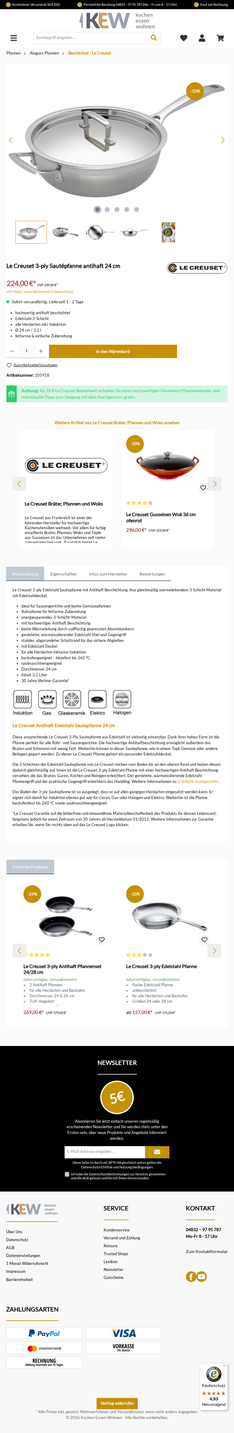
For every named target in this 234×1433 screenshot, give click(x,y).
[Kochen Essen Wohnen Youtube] (201, 1276)
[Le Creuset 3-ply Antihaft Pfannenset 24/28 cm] (65, 917)
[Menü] (13, 38)
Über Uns (14, 1232)
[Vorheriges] (11, 140)
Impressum (16, 1271)
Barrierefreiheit (19, 1279)
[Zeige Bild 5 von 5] (136, 209)
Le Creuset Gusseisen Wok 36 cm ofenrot (161, 517)
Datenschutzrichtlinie (97, 1167)
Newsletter (113, 1269)
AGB (85, 1178)
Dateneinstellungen (23, 1255)
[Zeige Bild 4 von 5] (126, 209)
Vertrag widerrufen (117, 1403)
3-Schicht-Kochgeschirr (197, 781)
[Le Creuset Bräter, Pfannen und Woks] (197, 267)
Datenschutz (17, 1240)
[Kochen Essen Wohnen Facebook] (191, 1276)
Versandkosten (130, 1412)
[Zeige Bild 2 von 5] (107, 209)
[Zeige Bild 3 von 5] (117, 209)
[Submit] (157, 1152)
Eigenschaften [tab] (63, 573)
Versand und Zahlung (122, 1238)
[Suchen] (154, 38)
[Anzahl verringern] (12, 351)
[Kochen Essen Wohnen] (32, 1208)
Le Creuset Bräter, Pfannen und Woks (64, 503)
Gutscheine (113, 1277)
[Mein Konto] (202, 38)
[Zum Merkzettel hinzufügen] (203, 489)
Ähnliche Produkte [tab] (30, 866)
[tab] (25, 574)
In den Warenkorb (113, 351)
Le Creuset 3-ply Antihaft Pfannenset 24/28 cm (62, 969)
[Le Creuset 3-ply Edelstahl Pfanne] (168, 917)
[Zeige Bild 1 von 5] (97, 209)
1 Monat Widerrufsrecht (27, 1263)
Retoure (111, 1246)
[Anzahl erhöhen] (41, 351)
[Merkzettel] (183, 38)
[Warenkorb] (220, 38)
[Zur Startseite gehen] (117, 20)
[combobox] (90, 38)
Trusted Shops (116, 1254)
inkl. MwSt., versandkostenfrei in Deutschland (39, 292)
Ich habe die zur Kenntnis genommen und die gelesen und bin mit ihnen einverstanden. (118, 1176)
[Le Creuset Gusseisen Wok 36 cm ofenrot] (167, 465)
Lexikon (110, 1261)
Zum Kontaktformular (207, 1251)
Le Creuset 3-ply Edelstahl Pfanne (161, 966)
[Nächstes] (222, 140)
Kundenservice (116, 1230)
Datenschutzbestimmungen (109, 1174)
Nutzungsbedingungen (136, 1167)
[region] (117, 154)
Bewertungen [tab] (152, 573)
